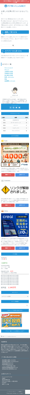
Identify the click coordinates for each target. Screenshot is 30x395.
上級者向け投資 (9, 71)
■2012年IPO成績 (14, 284)
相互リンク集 (5, 384)
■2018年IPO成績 (14, 279)
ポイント (7, 69)
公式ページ (22, 174)
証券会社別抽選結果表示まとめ (10, 367)
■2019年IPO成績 (5, 279)
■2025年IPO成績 (5, 275)
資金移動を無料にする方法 (9, 360)
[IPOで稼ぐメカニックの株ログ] (15, 7)
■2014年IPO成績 (14, 282)
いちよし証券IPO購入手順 (8, 366)
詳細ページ (8, 174)
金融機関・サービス (10, 81)
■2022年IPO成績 (14, 277)
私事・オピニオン (9, 77)
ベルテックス (15, 128)
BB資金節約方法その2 (7, 364)
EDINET (4, 382)
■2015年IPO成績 (5, 282)
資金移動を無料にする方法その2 (10, 361)
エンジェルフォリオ (7, 376)
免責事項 (20, 391)
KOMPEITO (16, 120)
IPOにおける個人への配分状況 (10, 381)
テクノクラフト (16, 130)
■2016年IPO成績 (14, 281)
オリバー (16, 125)
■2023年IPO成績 (5, 277)
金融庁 (4, 378)
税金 (6, 79)
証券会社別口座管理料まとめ (9, 369)
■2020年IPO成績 (14, 278)
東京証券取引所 (6, 379)
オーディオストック (16, 122)
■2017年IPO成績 (5, 281)
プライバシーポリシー (12, 391)
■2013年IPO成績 (5, 284)
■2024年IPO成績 (14, 275)
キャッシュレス (9, 67)
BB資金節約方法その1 (7, 363)
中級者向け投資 (9, 73)
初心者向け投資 (9, 75)
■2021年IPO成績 (5, 278)
